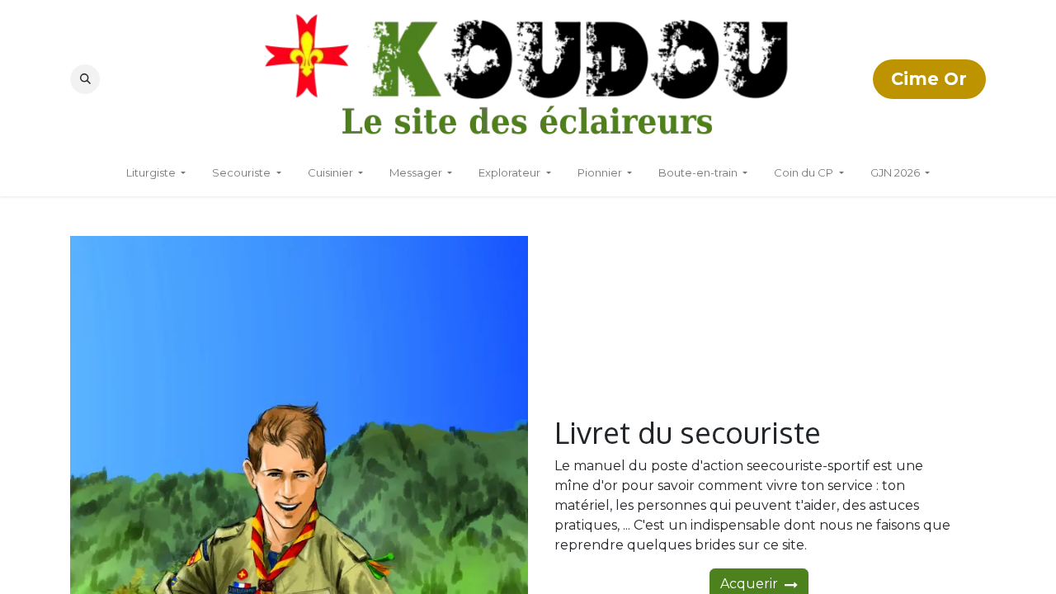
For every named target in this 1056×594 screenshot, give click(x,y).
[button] (85, 79)
